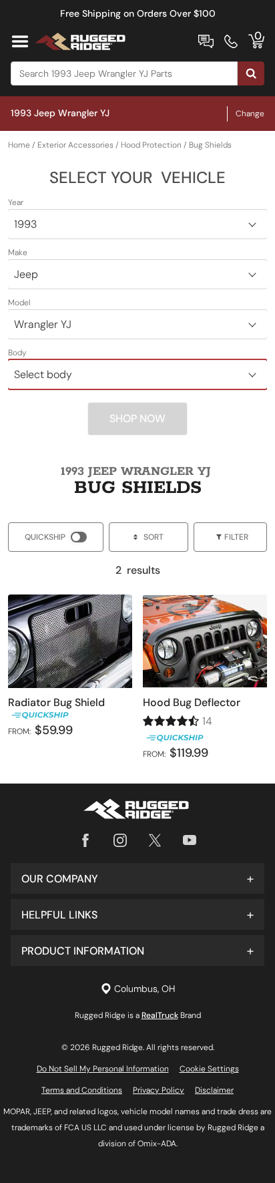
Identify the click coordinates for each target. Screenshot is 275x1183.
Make (17, 252)
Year (15, 202)
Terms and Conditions (81, 1090)
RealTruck (160, 1015)
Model (19, 302)
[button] (137, 878)
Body (17, 352)
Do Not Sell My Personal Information (103, 1068)
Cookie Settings (209, 1068)
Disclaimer (214, 1090)
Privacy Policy (158, 1090)
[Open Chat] (206, 41)
